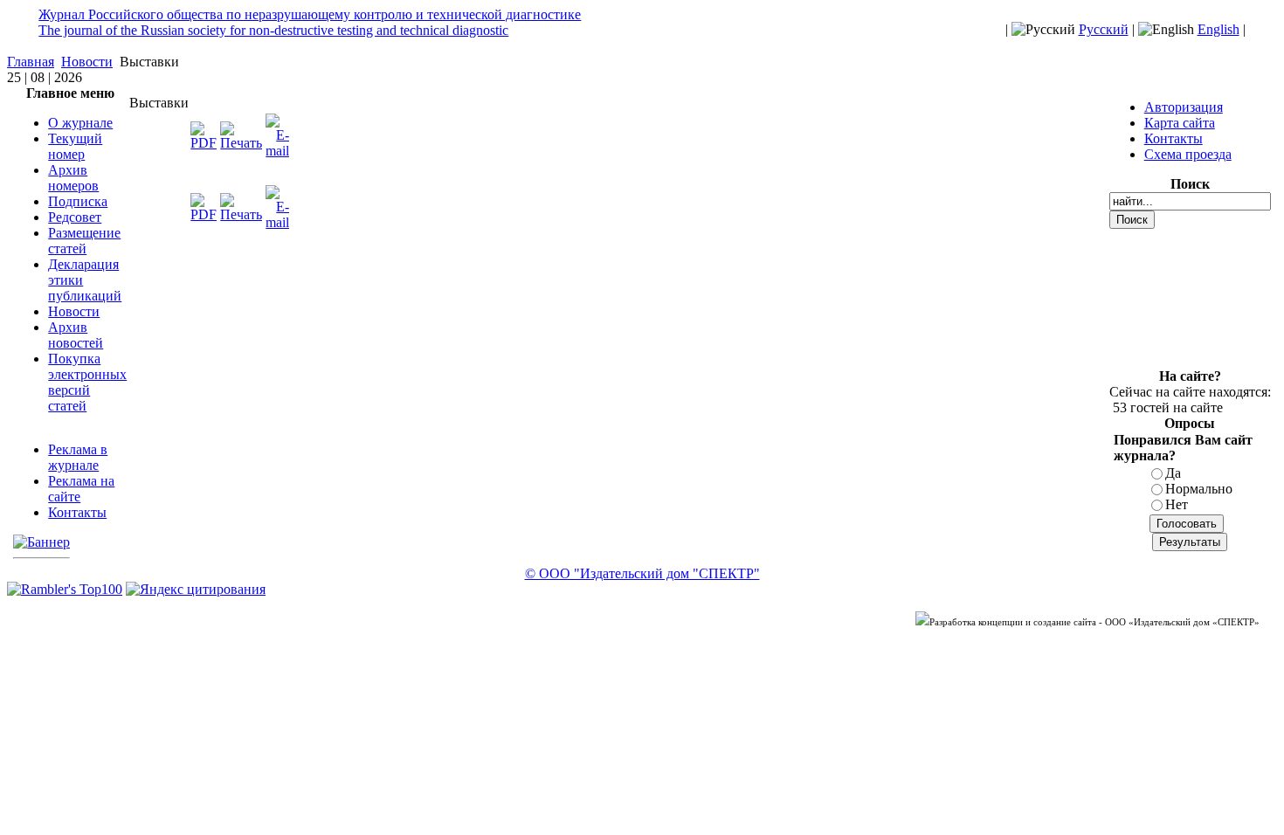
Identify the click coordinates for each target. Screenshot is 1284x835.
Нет (1176, 504)
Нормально (1198, 488)
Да (1173, 473)
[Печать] (241, 142)
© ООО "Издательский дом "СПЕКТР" (642, 573)
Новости (87, 61)
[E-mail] (277, 150)
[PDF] (203, 142)
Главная (30, 61)
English (1218, 29)
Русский (1104, 29)
